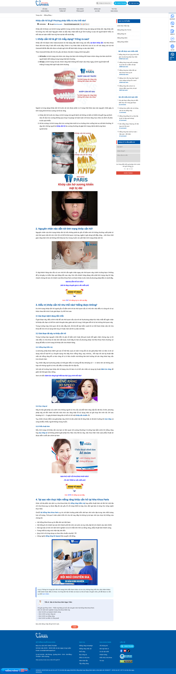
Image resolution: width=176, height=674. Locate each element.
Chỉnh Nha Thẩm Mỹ (123, 26)
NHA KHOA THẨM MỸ (62, 10)
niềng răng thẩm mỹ (77, 503)
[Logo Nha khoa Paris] (42, 637)
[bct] (126, 659)
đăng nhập (45, 624)
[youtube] (125, 651)
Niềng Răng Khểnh (122, 42)
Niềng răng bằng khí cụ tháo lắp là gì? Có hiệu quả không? (128, 118)
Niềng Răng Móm (122, 38)
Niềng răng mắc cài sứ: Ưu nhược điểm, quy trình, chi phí (128, 88)
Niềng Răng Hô (121, 34)
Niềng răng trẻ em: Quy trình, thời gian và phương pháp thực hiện (129, 57)
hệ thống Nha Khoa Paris (49, 512)
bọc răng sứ (43, 433)
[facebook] (121, 651)
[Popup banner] (14, 670)
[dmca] (126, 663)
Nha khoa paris (58, 24)
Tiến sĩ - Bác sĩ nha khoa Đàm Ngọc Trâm (58, 602)
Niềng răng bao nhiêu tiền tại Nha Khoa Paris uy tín (127, 72)
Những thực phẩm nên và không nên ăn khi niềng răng (128, 110)
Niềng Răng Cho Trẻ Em (124, 30)
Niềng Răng (47, 15)
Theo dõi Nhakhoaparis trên (71, 24)
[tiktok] (128, 651)
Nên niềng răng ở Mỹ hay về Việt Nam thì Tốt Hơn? (129, 126)
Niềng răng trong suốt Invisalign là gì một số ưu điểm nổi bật (128, 64)
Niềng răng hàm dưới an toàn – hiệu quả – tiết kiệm (128, 134)
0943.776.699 (52, 645)
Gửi (74, 627)
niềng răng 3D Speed (52, 536)
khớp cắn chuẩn (81, 415)
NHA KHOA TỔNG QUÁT (80, 10)
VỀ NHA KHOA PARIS (45, 10)
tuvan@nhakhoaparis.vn (47, 650)
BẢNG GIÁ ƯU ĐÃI (97, 10)
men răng (107, 419)
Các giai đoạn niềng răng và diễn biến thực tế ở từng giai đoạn (128, 102)
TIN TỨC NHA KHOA (114, 10)
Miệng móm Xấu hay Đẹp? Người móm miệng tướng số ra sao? (129, 80)
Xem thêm (45, 594)
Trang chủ (39, 15)
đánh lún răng (106, 369)
